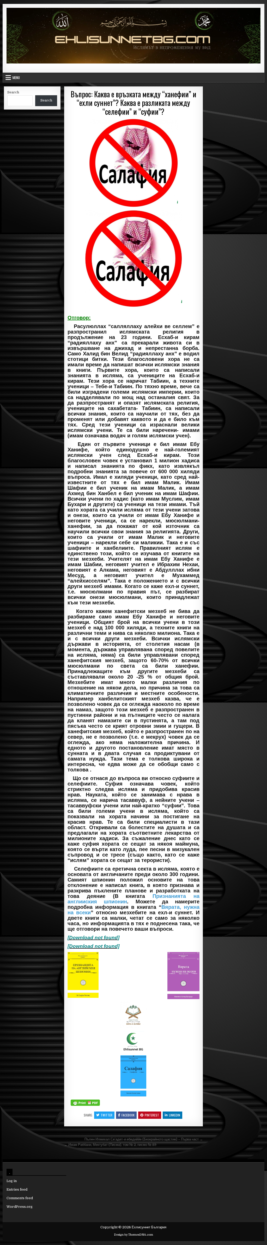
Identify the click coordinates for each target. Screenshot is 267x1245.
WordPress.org (20, 1207)
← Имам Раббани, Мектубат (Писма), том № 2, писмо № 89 (110, 1145)
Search (13, 92)
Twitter (106, 1115)
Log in (12, 1181)
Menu (16, 77)
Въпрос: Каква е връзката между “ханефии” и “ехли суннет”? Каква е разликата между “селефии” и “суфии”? (133, 103)
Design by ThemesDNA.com (133, 1234)
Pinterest (152, 1115)
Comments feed (20, 1198)
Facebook (128, 1115)
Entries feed (17, 1189)
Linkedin (174, 1115)
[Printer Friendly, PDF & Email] (85, 1103)
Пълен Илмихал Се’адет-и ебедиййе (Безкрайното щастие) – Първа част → (143, 1139)
